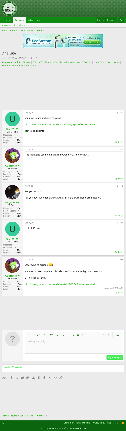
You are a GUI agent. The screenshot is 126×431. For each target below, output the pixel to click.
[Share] (117, 113)
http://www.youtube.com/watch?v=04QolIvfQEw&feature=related (60, 284)
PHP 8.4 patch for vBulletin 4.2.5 (19, 65)
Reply (120, 142)
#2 (121, 149)
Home (7, 19)
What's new (34, 19)
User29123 (9, 57)
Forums (19, 19)
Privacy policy (99, 422)
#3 (121, 186)
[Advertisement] (63, 88)
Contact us (69, 422)
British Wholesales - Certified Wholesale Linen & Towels (62, 62)
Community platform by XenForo (63, 428)
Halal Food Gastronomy (106, 62)
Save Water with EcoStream (16, 62)
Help (109, 422)
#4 (121, 222)
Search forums (20, 25)
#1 (121, 112)
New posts (6, 25)
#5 (121, 259)
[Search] (121, 20)
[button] (43, 20)
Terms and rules (83, 422)
